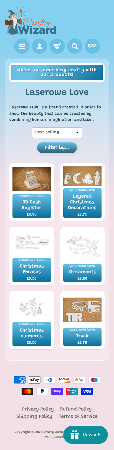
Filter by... (57, 148)
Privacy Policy (38, 409)
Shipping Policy (34, 416)
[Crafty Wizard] (31, 20)
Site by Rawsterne (57, 437)
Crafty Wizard (54, 432)
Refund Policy (76, 409)
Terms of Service (78, 416)
